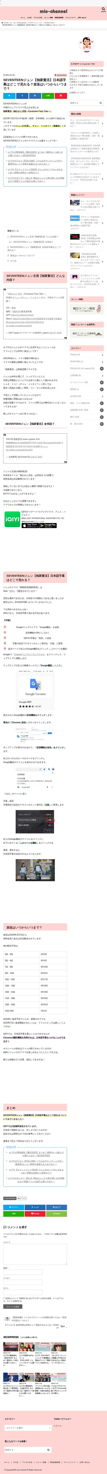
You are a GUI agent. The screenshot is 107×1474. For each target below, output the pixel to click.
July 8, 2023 (36, 457)
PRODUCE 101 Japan (82, 368)
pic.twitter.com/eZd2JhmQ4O (19, 450)
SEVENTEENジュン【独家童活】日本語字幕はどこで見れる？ (34, 248)
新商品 (74, 389)
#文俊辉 (50, 319)
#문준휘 (18, 446)
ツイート (58, 1426)
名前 (5, 1268)
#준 (24, 446)
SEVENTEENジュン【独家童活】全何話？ (31, 242)
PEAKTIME (76, 361)
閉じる (15, 231)
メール (6, 1278)
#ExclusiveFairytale (52, 443)
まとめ (11, 261)
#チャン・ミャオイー (31, 297)
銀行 (74, 417)
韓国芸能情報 (59, 17)
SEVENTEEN (11, 1198)
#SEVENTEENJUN (34, 322)
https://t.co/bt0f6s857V (22, 443)
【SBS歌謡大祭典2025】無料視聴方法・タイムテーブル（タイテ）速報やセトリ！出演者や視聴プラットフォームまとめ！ (85, 162)
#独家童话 (41, 319)
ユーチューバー (79, 382)
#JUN (29, 446)
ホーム (23, 17)
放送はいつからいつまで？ (21, 255)
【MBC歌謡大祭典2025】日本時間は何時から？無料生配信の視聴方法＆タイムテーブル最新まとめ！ (85, 148)
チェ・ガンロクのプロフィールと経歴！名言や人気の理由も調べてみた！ (85, 123)
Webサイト (8, 501)
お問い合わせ (82, 17)
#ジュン (16, 297)
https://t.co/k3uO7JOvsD (22, 315)
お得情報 (75, 375)
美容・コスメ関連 (80, 403)
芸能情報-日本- (79, 410)
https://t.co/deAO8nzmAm (24, 319)
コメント (7, 1242)
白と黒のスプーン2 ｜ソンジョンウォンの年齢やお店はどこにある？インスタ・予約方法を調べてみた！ (85, 178)
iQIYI (12, 591)
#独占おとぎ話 (15, 294)
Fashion (75, 355)
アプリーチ (38, 522)
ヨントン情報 (48, 17)
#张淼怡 (58, 319)
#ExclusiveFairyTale (15, 322)
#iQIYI (18, 311)
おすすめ (23, 1198)
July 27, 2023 (55, 333)
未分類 (75, 396)
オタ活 (29, 17)
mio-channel (53, 11)
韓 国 (76, 424)
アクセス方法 (38, 17)
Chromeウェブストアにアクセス (29, 654)
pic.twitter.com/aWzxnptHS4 (19, 326)
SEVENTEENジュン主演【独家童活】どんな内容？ (33, 237)
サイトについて (71, 17)
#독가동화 (37, 443)
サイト (6, 1288)
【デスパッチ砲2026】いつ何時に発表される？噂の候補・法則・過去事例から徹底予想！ (85, 136)
